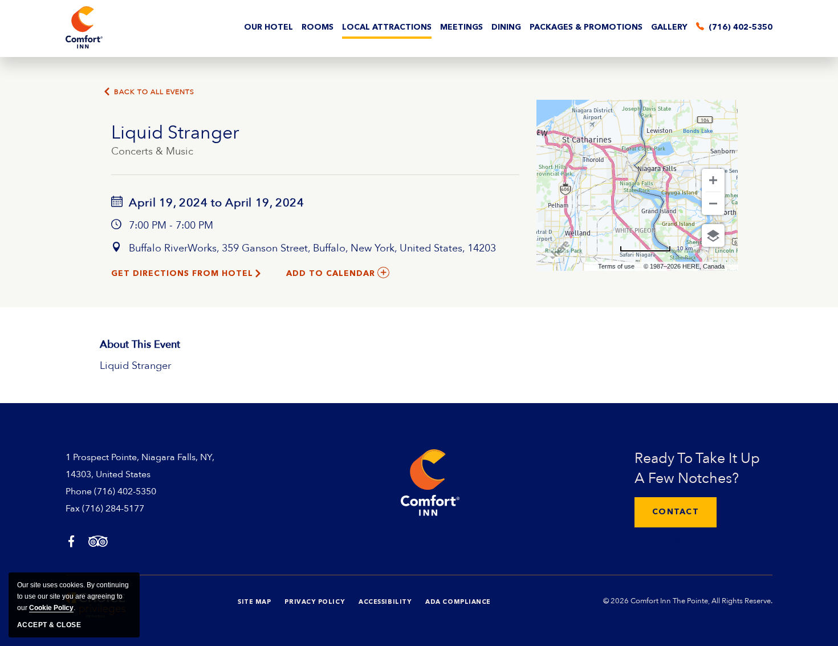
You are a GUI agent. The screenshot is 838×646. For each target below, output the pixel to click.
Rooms (317, 27)
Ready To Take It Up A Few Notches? (697, 468)
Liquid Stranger (175, 133)
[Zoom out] (713, 203)
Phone (79, 491)
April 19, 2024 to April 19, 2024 (215, 202)
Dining (506, 27)
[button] (675, 512)
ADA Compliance (458, 602)
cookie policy (51, 608)
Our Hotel (268, 27)
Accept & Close (49, 625)
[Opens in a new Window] (71, 542)
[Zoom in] (713, 180)
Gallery (669, 27)
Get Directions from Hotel (182, 274)
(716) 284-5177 (113, 508)
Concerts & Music (152, 151)
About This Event (140, 345)
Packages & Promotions (586, 27)
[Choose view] (713, 235)
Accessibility (385, 602)
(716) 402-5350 (125, 491)
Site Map (254, 602)
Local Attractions (387, 27)
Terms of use (616, 266)
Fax (73, 508)
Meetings (461, 27)
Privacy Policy (314, 602)
